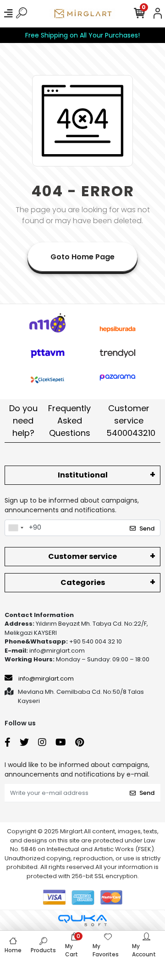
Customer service (130, 420)
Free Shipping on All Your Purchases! (82, 35)
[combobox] (15, 528)
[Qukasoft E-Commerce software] (82, 920)
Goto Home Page (82, 257)
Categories (82, 582)
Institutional (83, 475)
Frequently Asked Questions (69, 420)
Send (146, 528)
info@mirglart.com (46, 678)
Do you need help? (23, 420)
